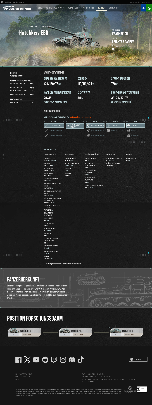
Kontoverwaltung (23, 374)
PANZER (101, 8)
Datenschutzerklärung (93, 374)
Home (31, 27)
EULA (17, 379)
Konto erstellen (145, 2)
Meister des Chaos (55, 8)
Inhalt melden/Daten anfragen (97, 377)
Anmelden (133, 2)
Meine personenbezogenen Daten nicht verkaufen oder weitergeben (108, 381)
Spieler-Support (23, 377)
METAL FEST (73, 8)
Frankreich (44, 27)
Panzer (37, 27)
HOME (39, 8)
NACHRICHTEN (88, 8)
